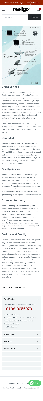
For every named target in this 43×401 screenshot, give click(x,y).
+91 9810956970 (18, 308)
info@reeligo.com (11, 327)
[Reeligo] (21, 9)
